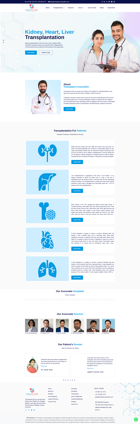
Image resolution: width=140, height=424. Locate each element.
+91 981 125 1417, (32, 2)
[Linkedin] (32, 417)
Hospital (70, 7)
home (50, 395)
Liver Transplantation (85, 172)
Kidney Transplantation (86, 143)
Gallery (102, 7)
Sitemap (73, 408)
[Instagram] (106, 2)
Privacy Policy (52, 408)
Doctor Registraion (76, 403)
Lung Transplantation (85, 258)
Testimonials (75, 401)
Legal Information (53, 406)
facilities (50, 401)
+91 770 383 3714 (100, 401)
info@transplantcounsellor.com (59, 2)
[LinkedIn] (104, 2)
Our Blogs (74, 395)
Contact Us (74, 411)
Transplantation (58, 7)
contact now (45, 51)
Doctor (80, 7)
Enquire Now (111, 7)
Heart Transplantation (85, 230)
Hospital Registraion (77, 406)
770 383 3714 (42, 2)
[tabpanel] (70, 42)
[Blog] (114, 2)
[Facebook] (102, 2)
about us (50, 398)
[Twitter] (109, 2)
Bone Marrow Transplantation (91, 201)
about (47, 7)
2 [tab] (3, 42)
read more (31, 51)
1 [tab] (3, 40)
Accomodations (52, 403)
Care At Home (92, 7)
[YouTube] (111, 2)
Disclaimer (74, 398)
